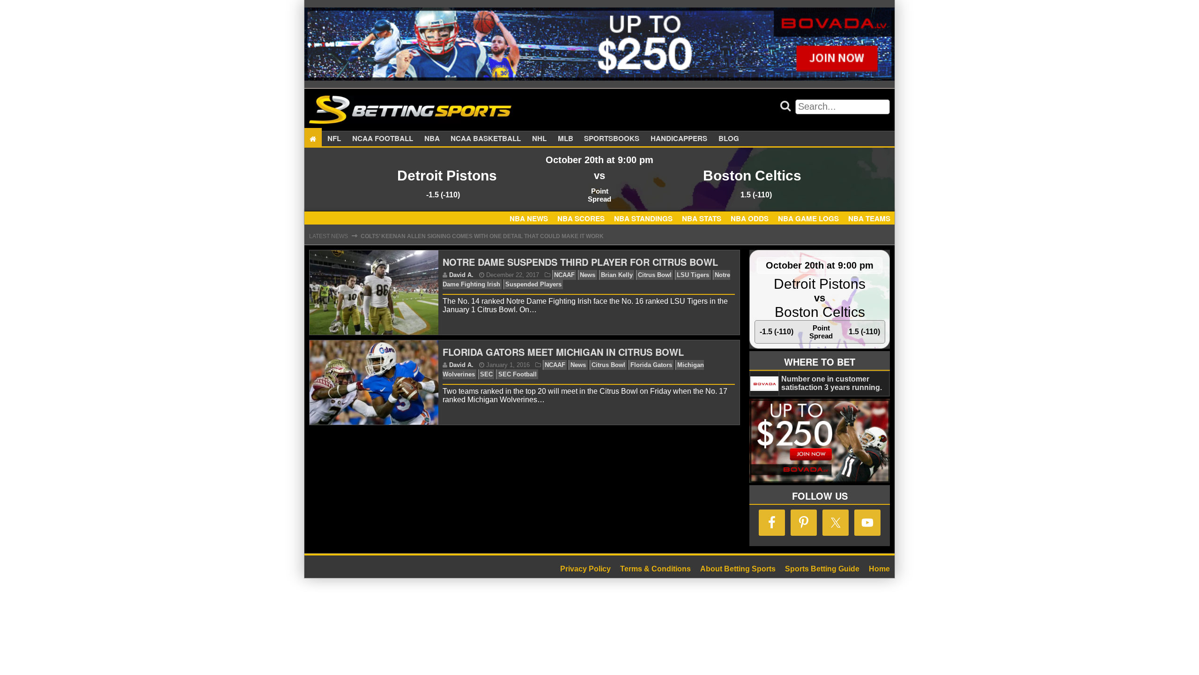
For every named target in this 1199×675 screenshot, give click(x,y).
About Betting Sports (738, 569)
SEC (486, 374)
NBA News (529, 218)
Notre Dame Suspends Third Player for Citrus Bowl (580, 262)
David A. (461, 274)
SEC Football (517, 374)
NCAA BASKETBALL (486, 139)
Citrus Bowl (655, 274)
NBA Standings (643, 218)
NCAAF (564, 274)
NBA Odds (750, 218)
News (587, 274)
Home (879, 569)
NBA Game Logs (808, 218)
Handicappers (679, 139)
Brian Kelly (617, 274)
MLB (565, 139)
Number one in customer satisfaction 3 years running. (831, 383)
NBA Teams (869, 218)
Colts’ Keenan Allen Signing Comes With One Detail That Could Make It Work (482, 236)
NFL (334, 139)
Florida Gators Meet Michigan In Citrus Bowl (563, 352)
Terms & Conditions (655, 569)
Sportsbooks (611, 139)
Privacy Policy (585, 569)
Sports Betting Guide (822, 569)
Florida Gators (651, 364)
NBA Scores (581, 218)
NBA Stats (701, 218)
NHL (539, 139)
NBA (432, 139)
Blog (728, 139)
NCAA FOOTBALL (382, 139)
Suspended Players (533, 284)
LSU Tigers (693, 274)
